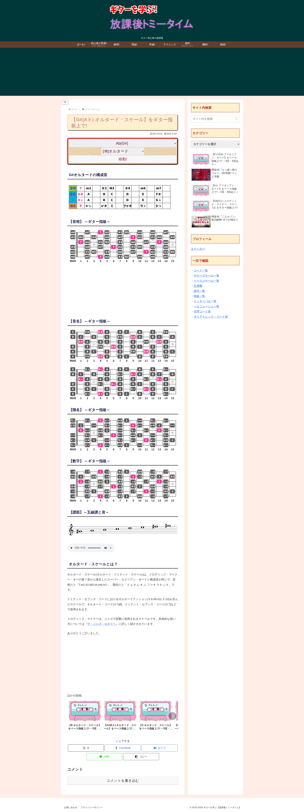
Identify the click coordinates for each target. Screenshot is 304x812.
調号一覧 (199, 291)
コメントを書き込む (123, 781)
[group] (84, 716)
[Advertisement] (152, 74)
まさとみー (198, 248)
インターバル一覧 (205, 301)
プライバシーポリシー (92, 807)
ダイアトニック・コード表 (211, 316)
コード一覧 (201, 270)
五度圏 (198, 285)
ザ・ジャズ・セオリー (101, 624)
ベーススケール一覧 (206, 280)
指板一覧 (199, 296)
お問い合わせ (70, 807)
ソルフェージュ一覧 (206, 306)
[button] (172, 716)
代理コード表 (202, 311)
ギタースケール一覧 (206, 275)
